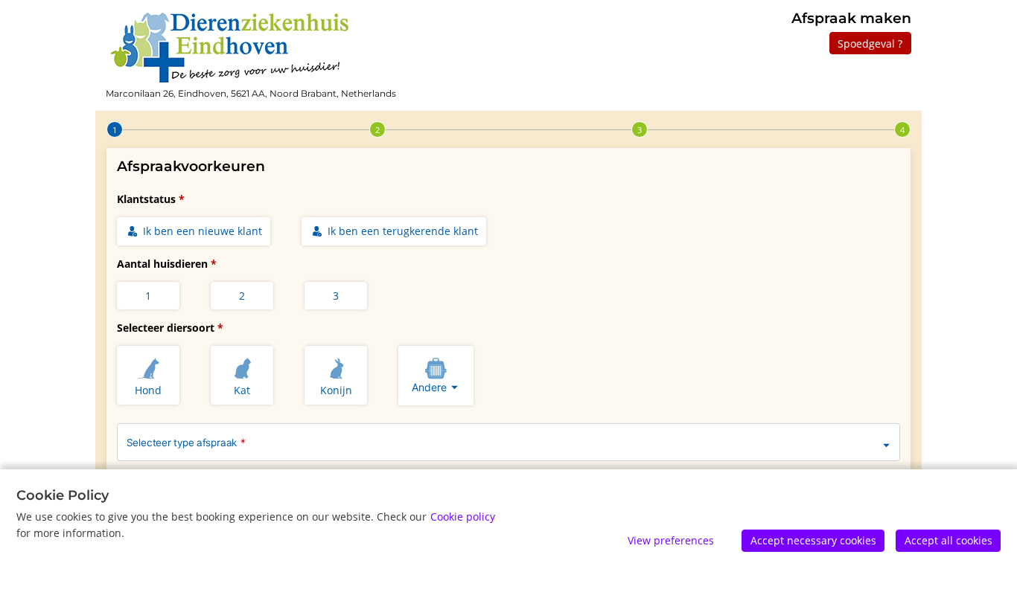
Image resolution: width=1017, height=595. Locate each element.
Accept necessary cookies (813, 540)
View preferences (671, 540)
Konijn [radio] (336, 390)
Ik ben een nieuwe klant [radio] (201, 231)
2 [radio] (242, 296)
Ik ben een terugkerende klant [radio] (401, 231)
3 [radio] (336, 296)
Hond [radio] (148, 390)
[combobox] (436, 375)
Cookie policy (462, 516)
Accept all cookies (948, 540)
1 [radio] (148, 296)
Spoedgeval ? (870, 43)
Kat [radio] (242, 390)
